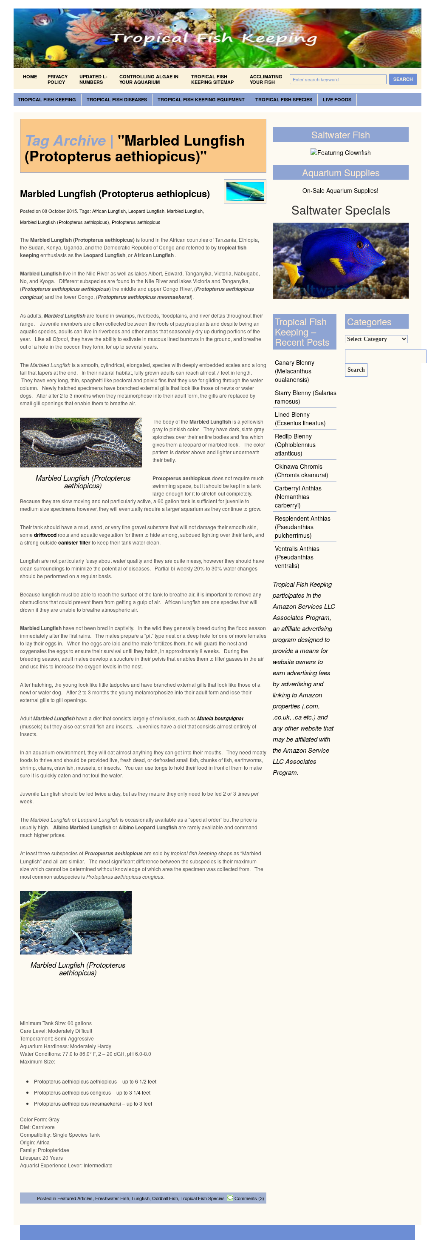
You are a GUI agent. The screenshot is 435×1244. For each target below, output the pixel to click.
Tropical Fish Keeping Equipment (201, 99)
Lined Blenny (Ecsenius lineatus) (300, 418)
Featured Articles (75, 1198)
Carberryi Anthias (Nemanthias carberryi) (298, 496)
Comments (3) (249, 1198)
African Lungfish (109, 210)
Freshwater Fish (112, 1198)
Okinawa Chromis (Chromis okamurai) (301, 470)
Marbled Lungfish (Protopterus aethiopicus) (115, 193)
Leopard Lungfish (146, 210)
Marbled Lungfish (185, 210)
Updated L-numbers (93, 79)
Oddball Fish (165, 1198)
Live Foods (337, 99)
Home (30, 76)
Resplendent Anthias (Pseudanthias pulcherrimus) (302, 526)
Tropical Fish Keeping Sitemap (212, 79)
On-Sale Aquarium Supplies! (340, 190)
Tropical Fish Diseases (117, 99)
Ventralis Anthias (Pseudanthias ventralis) (297, 557)
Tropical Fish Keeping (47, 99)
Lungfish (141, 1198)
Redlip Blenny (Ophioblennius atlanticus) (295, 444)
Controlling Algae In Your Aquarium (148, 79)
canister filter (74, 542)
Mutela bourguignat (220, 718)
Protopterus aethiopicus (136, 221)
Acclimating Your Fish (266, 79)
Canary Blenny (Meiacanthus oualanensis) (294, 371)
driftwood (45, 535)
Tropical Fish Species (283, 99)
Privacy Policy (58, 79)
